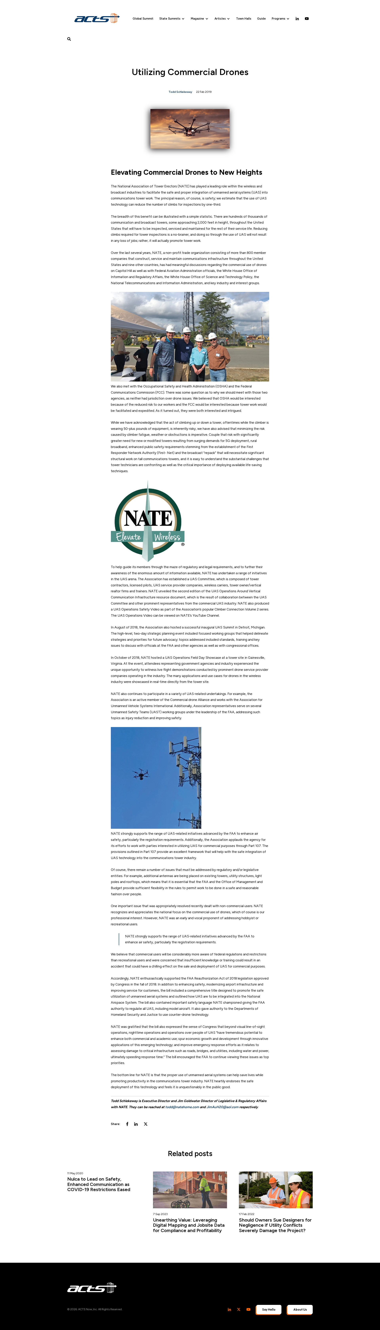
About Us (300, 1309)
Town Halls (243, 18)
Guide (261, 18)
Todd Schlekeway (180, 92)
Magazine (197, 18)
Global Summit (143, 18)
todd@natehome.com (182, 1107)
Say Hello (269, 1309)
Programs (278, 18)
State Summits (169, 18)
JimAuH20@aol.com (222, 1107)
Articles (220, 18)
